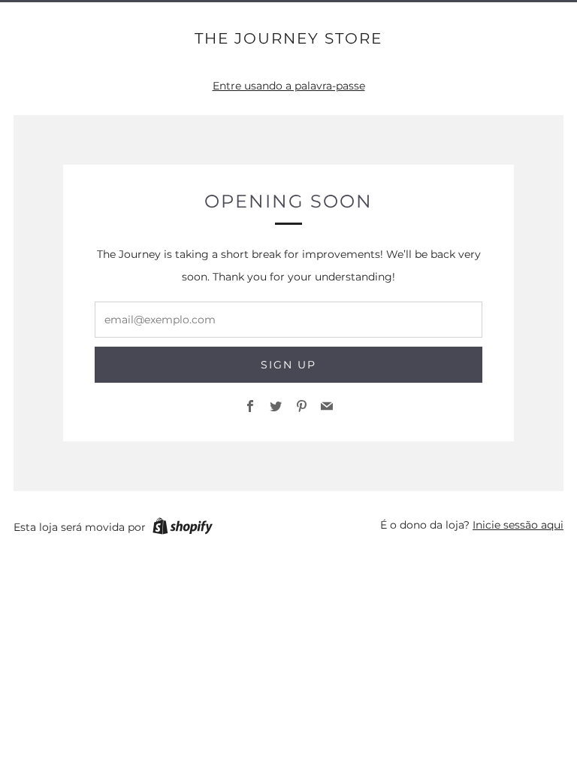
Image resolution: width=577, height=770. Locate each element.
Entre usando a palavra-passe (289, 85)
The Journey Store (288, 38)
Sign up (288, 364)
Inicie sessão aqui (518, 525)
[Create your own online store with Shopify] (183, 528)
